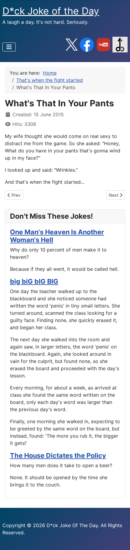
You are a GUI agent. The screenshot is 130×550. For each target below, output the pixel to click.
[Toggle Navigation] (9, 47)
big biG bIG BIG (34, 281)
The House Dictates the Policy (58, 455)
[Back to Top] (119, 539)
